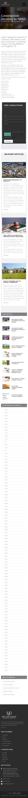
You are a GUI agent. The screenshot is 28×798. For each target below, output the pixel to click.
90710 (6, 532)
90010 (6, 526)
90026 (6, 515)
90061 (6, 597)
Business (4, 737)
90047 (6, 644)
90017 (6, 518)
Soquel (3, 761)
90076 (6, 418)
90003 (6, 626)
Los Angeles (17, 21)
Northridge (4, 752)
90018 (6, 670)
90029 (6, 567)
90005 (6, 620)
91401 (6, 550)
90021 (6, 409)
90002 (6, 609)
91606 (6, 430)
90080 (6, 503)
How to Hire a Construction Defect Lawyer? (17, 387)
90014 (6, 412)
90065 (6, 488)
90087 (6, 591)
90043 (6, 641)
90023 (6, 562)
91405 (6, 427)
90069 (6, 477)
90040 (6, 541)
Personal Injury (5, 745)
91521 (6, 456)
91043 (6, 453)
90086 (6, 491)
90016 (6, 638)
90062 (6, 606)
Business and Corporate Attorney (11, 688)
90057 (6, 497)
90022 (6, 556)
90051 (6, 603)
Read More (6, 209)
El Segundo (4, 757)
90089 (6, 468)
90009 (6, 500)
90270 (6, 465)
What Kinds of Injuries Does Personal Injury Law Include (18, 329)
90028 (6, 664)
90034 (6, 535)
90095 (6, 485)
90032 (6, 652)
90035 (6, 538)
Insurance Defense (6, 741)
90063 (6, 579)
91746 (6, 433)
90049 (6, 529)
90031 (6, 559)
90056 (6, 635)
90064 (6, 544)
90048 (6, 512)
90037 (6, 632)
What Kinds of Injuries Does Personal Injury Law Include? (18, 321)
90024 (6, 565)
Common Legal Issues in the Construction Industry (18, 338)
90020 (6, 553)
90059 (6, 629)
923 (5, 441)
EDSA (14, 793)
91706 (6, 436)
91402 (6, 424)
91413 (6, 447)
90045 (6, 547)
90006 (6, 647)
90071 (6, 421)
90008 (6, 611)
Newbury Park (5, 759)
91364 (6, 471)
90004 (6, 573)
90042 (6, 600)
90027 (6, 524)
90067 (6, 483)
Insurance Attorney (7, 691)
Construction (5, 735)
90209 (6, 444)
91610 (6, 439)
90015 (6, 661)
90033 (6, 658)
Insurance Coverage (6, 743)
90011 (6, 623)
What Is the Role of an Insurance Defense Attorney (17, 355)
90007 (6, 650)
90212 (6, 459)
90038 (6, 509)
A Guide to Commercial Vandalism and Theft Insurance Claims (17, 371)
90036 (6, 576)
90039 (6, 570)
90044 (6, 617)
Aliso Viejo (4, 754)
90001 (6, 655)
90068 (6, 494)
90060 (6, 588)
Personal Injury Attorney (9, 681)
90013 (6, 506)
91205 (6, 415)
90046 (6, 521)
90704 (6, 462)
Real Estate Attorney (8, 684)
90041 (6, 667)
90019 (6, 594)
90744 (6, 480)
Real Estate (4, 739)
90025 (6, 582)
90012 (6, 614)
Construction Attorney (8, 21)
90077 (6, 474)
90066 (6, 585)
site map (19, 793)
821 (5, 450)
